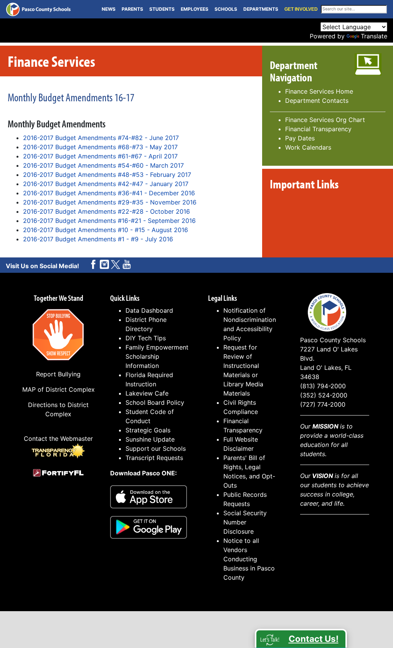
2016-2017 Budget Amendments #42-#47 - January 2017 (105, 184)
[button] (301, 638)
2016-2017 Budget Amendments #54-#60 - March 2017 (103, 165)
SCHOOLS (226, 9)
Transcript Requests (154, 458)
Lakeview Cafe (146, 393)
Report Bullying (58, 374)
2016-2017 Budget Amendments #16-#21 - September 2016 (109, 220)
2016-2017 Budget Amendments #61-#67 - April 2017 (100, 156)
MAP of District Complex (58, 389)
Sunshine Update (150, 439)
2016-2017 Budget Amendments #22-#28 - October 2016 (106, 211)
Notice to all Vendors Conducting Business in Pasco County (249, 559)
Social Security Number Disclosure (245, 522)
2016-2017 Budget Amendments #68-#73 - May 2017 (100, 147)
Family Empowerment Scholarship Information (156, 356)
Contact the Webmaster (58, 438)
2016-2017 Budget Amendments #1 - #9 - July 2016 (98, 239)
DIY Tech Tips (145, 338)
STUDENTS (162, 9)
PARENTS (132, 9)
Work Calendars (308, 147)
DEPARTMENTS (260, 9)
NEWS (109, 9)
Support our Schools (155, 448)
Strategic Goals (147, 430)
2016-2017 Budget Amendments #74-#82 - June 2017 (101, 138)
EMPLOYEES (194, 9)
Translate (374, 36)
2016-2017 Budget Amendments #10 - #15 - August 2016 (105, 230)
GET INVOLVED (301, 9)
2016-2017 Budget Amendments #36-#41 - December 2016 (109, 193)
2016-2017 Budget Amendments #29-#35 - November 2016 (109, 202)
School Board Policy (154, 402)
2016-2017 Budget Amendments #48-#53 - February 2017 (107, 174)
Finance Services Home (319, 91)
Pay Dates (300, 138)
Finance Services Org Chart (325, 120)
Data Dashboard (149, 310)
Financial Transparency (318, 129)
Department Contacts (316, 100)
